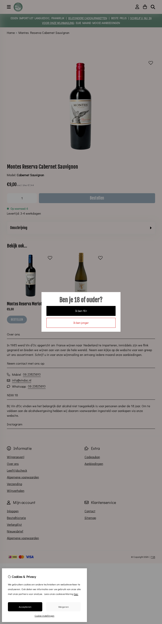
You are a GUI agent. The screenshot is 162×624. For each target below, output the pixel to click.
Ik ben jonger (81, 323)
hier (76, 593)
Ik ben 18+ (81, 311)
